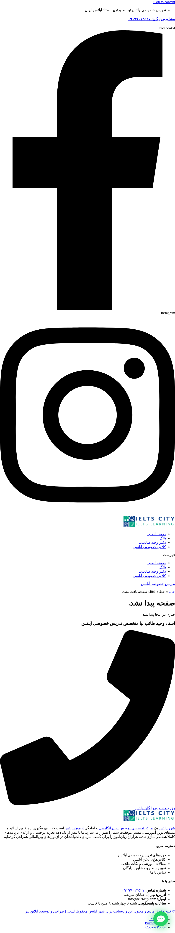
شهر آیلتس (167, 828)
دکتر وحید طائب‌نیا (152, 542)
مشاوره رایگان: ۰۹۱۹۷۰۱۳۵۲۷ (151, 19)
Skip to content (164, 2)
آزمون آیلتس (74, 828)
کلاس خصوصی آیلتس (149, 547)
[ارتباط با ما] (160, 918)
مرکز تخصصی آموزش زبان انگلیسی (126, 828)
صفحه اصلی (156, 534)
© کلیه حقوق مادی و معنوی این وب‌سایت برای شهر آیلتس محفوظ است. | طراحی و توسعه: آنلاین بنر (100, 911)
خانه (172, 592)
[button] (87, 555)
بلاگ (163, 538)
